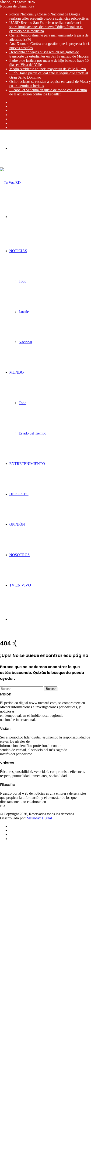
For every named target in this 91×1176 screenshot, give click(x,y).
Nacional (25, 342)
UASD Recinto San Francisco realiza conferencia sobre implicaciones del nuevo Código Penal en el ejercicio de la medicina (46, 27)
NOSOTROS (19, 555)
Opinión (17, 524)
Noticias (18, 251)
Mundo (16, 372)
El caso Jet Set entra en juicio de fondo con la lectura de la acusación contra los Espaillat (48, 92)
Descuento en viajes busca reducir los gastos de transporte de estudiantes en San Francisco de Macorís (49, 54)
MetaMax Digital (39, 818)
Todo (22, 281)
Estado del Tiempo (32, 433)
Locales (24, 312)
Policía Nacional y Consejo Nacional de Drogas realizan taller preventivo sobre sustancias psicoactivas (49, 16)
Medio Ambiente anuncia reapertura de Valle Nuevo (47, 69)
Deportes (18, 494)
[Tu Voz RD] (10, 183)
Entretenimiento (27, 464)
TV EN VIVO (20, 585)
